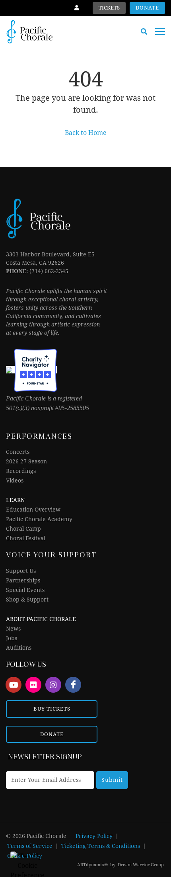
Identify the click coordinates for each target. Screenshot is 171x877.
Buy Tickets (51, 709)
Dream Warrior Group (141, 864)
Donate (147, 8)
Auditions (18, 648)
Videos (14, 480)
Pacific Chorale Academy (39, 519)
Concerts (17, 452)
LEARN (15, 500)
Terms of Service (29, 846)
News (13, 628)
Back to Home (86, 133)
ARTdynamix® (92, 864)
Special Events (25, 590)
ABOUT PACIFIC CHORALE (41, 619)
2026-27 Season (26, 461)
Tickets (109, 8)
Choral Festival (25, 538)
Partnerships (23, 580)
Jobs (11, 638)
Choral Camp (23, 528)
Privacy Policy (94, 836)
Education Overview (33, 509)
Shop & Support (27, 599)
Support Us (21, 571)
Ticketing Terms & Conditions (100, 846)
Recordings (21, 471)
